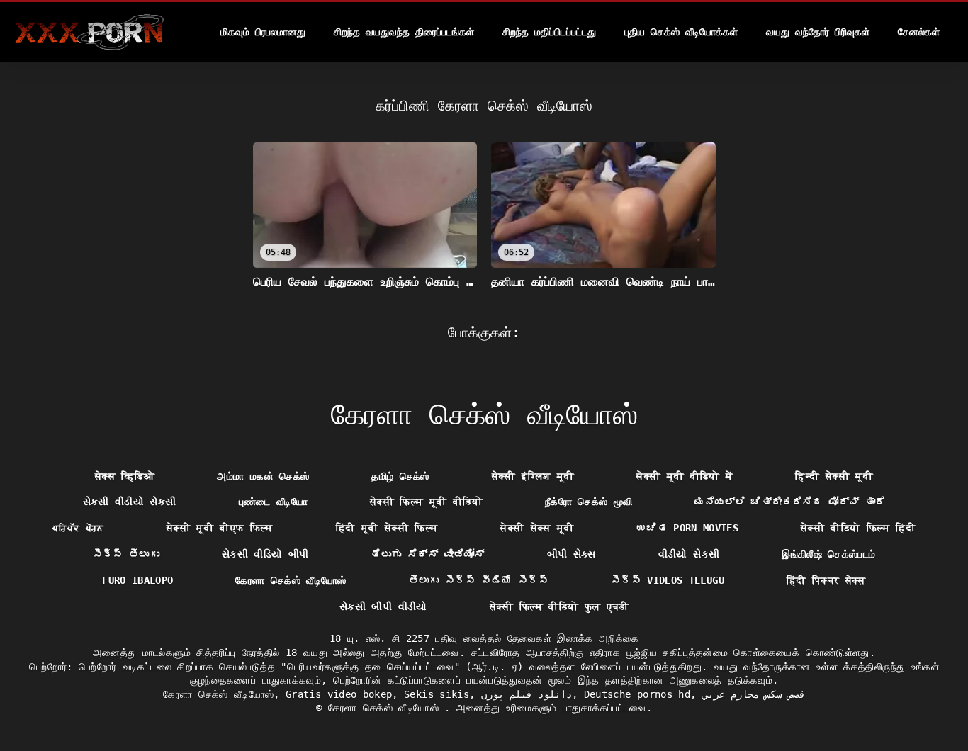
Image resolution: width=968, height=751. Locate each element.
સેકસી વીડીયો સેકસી (129, 501)
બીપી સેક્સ (571, 554)
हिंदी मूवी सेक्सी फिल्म (387, 527)
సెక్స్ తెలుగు (126, 554)
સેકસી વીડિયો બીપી (265, 554)
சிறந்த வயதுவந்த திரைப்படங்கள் (404, 32)
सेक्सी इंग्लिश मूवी (533, 476)
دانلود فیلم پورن (527, 694)
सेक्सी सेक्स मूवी (537, 527)
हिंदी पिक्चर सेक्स (826, 580)
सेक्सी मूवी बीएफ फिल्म (220, 527)
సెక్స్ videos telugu (667, 580)
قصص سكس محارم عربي (753, 694)
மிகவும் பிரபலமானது (262, 32)
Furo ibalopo (137, 580)
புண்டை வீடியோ (273, 501)
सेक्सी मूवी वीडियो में (684, 476)
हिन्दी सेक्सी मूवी (834, 476)
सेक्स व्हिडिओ (124, 476)
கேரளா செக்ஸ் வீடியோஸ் (290, 580)
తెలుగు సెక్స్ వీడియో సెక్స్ (478, 580)
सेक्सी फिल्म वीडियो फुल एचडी (559, 606)
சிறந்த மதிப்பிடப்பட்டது (549, 32)
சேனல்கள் (919, 32)
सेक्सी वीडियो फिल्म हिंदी (858, 527)
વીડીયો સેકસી (688, 554)
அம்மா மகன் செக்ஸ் (263, 476)
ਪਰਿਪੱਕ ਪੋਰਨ (78, 527)
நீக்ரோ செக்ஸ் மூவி (589, 501)
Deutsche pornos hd (637, 694)
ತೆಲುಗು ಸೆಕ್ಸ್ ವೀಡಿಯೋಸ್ (427, 554)
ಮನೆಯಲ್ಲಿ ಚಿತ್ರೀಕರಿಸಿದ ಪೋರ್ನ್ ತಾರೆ (789, 501)
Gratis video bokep (339, 694)
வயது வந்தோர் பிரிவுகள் (817, 32)
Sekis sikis (436, 694)
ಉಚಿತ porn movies (687, 527)
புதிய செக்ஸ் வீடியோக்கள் (681, 32)
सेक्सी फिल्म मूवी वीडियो (426, 501)
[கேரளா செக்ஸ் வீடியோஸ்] (89, 32)
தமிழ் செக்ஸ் (400, 476)
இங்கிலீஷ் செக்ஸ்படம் (828, 554)
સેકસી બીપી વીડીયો (383, 606)
